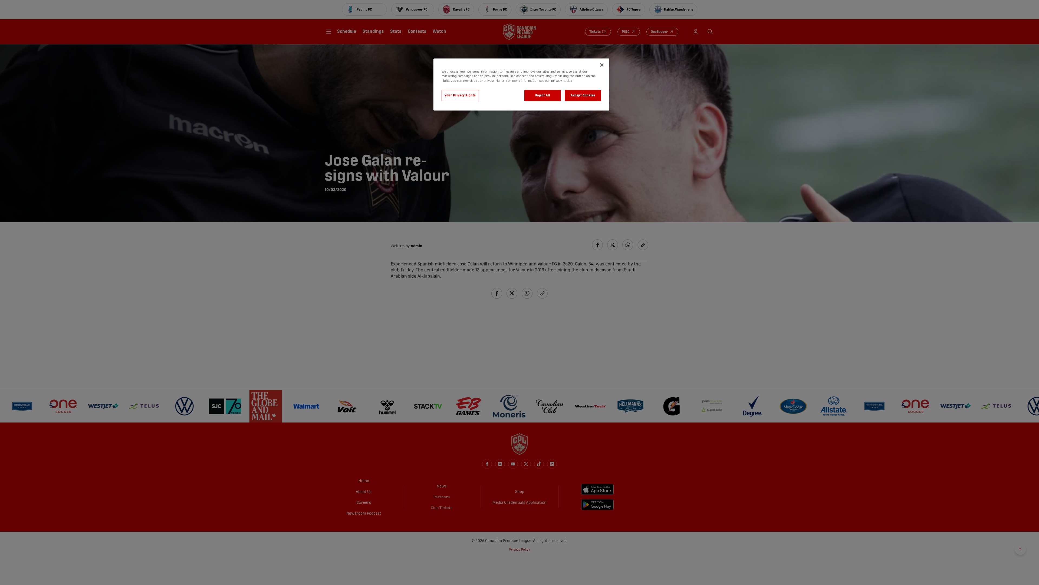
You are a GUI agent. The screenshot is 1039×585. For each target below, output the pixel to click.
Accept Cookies (583, 95)
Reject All (542, 95)
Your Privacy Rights (460, 95)
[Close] (602, 65)
